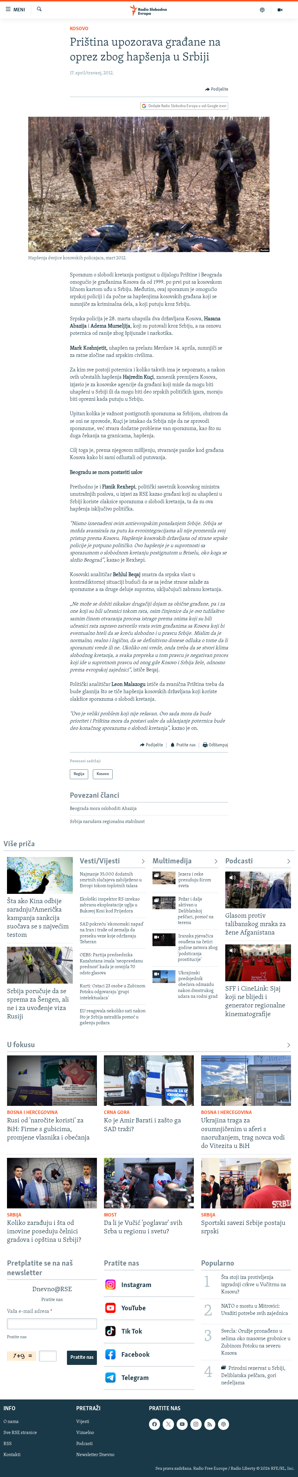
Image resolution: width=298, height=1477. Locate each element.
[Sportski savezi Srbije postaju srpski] (246, 1183)
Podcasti (239, 861)
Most (110, 1215)
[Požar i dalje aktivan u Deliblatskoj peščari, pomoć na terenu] (163, 902)
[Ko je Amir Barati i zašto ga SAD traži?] (149, 1080)
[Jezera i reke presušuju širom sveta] (163, 878)
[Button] (216, 89)
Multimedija (172, 861)
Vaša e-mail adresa (29, 1311)
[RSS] (209, 1424)
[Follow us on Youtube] (182, 1424)
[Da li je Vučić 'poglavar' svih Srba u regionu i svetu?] (149, 1183)
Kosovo (79, 29)
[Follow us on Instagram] (195, 1424)
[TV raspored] (223, 1424)
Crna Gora (117, 1112)
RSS (7, 1444)
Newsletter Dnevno (95, 1455)
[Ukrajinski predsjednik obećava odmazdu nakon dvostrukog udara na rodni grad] (163, 976)
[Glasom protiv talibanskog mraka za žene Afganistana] (258, 890)
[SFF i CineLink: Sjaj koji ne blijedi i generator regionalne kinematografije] (258, 962)
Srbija (14, 1215)
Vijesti (82, 1422)
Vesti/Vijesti (100, 861)
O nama (11, 1422)
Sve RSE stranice (20, 1433)
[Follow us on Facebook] (154, 1424)
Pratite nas (81, 1357)
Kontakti (12, 1455)
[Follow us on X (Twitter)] (168, 1424)
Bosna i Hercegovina (32, 1112)
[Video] (280, 10)
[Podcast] (262, 10)
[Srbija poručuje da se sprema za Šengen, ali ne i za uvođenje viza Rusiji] (40, 965)
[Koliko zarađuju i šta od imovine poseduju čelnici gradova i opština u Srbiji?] (52, 1183)
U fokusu (21, 1045)
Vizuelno (85, 1433)
